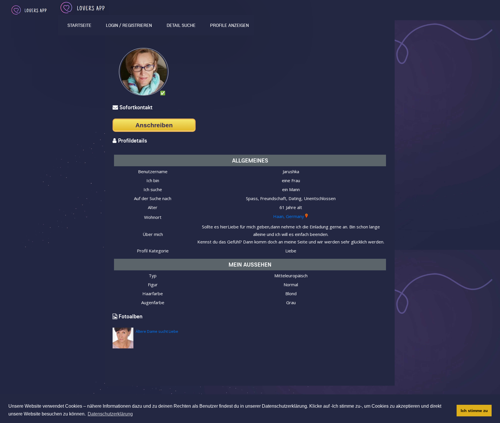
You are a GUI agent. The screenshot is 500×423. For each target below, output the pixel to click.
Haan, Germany (288, 216)
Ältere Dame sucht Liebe (157, 331)
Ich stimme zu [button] (474, 410)
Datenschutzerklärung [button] (110, 413)
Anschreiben (154, 125)
